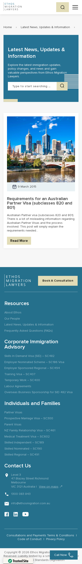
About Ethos (12, 312)
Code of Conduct (29, 539)
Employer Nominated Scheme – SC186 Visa (34, 362)
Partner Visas (13, 412)
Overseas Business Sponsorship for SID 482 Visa (38, 392)
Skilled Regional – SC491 (21, 454)
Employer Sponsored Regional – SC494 (32, 368)
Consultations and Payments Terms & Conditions (40, 535)
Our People (12, 318)
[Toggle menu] (75, 7)
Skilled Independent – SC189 (24, 442)
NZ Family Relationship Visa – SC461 (29, 430)
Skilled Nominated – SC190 (23, 448)
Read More (19, 241)
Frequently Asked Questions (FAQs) (28, 331)
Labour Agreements (17, 386)
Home (7, 27)
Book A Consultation (57, 280)
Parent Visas (12, 424)
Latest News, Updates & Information (45, 27)
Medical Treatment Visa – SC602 (27, 436)
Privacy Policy (55, 539)
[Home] (12, 7)
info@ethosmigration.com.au (30, 503)
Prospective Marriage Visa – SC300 (28, 418)
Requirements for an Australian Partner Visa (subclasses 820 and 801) (39, 203)
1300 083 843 (21, 494)
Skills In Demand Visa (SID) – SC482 (29, 356)
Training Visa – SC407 (19, 374)
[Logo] (17, 280)
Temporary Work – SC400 (22, 380)
